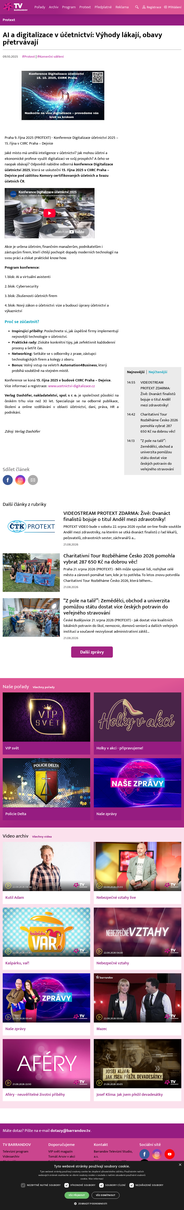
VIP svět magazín (60, 1151)
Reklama (122, 7)
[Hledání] (137, 7)
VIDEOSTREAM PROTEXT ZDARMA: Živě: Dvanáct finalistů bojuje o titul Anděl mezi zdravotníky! (158, 393)
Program (69, 7)
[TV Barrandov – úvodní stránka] (15, 7)
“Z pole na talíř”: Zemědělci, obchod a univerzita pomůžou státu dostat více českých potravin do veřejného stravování (157, 455)
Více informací (96, 1178)
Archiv (53, 7)
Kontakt (101, 1144)
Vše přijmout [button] (77, 1195)
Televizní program (15, 1151)
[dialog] (92, 1185)
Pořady (39, 7)
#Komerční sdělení (50, 57)
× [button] (180, 1164)
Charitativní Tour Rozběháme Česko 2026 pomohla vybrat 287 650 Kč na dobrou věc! (159, 423)
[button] (92, 1203)
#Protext (28, 57)
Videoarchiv (11, 1156)
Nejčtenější (158, 372)
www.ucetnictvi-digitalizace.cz (71, 386)
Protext (85, 7)
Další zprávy (92, 652)
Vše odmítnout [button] (105, 1195)
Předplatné (103, 7)
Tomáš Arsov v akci (61, 1156)
